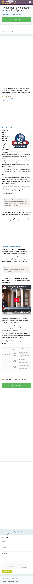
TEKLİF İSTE (16, 385)
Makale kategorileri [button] (7, 32)
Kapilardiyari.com (6, 14)
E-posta (4, 547)
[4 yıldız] (6, 379)
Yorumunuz (5, 553)
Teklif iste (16, 19)
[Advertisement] (16, 51)
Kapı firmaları (17, 14)
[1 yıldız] (2, 379)
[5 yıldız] (7, 379)
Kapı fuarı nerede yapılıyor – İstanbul (11, 532)
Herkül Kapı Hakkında (10, 99)
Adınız (3, 541)
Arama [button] (4, 28)
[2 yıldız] (3, 379)
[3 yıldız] (5, 379)
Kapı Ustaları (15, 578)
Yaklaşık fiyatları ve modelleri (12, 100)
